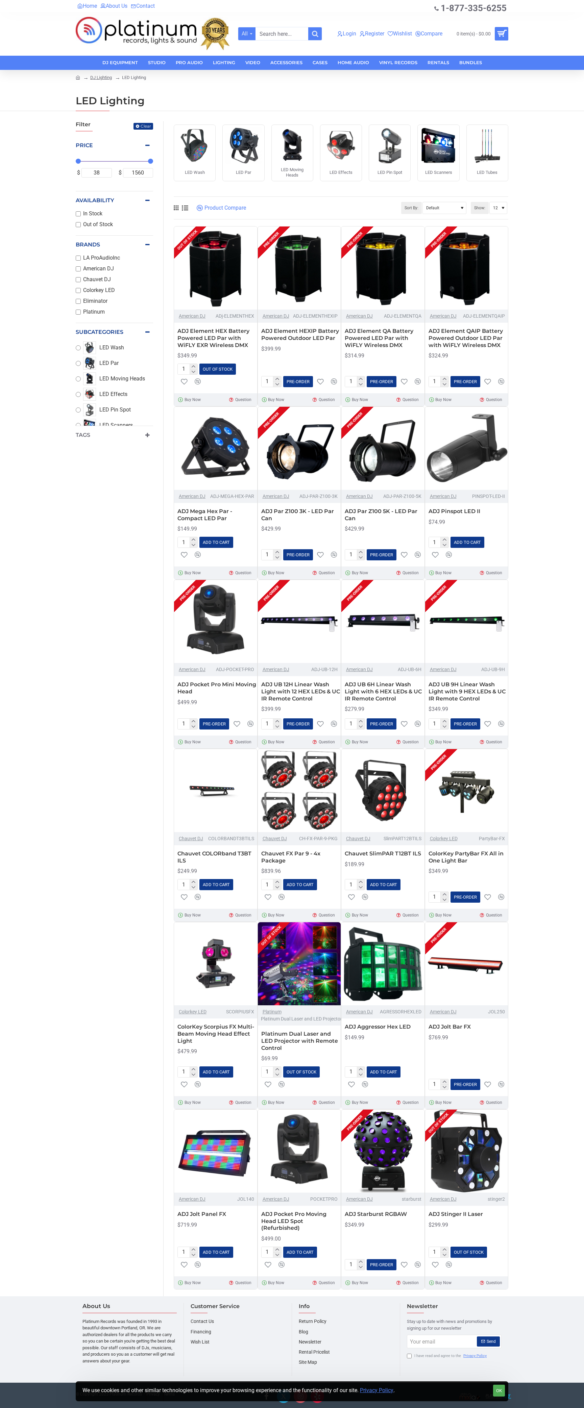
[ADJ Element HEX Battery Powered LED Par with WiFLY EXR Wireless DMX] (215, 268)
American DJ (192, 316)
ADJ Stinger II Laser (456, 1214)
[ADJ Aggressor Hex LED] (382, 963)
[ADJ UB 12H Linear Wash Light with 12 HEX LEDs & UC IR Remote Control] (299, 621)
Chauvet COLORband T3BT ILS (214, 857)
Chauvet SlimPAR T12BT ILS (383, 853)
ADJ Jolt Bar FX (450, 1027)
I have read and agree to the (450, 1356)
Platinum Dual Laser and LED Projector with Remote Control (299, 1041)
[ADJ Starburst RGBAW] (382, 1151)
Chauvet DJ (191, 838)
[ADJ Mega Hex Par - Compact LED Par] (215, 448)
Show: (479, 208)
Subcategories (99, 332)
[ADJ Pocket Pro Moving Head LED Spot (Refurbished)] (299, 1151)
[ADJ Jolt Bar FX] (466, 963)
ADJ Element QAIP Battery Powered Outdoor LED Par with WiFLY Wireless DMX (466, 338)
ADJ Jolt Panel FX (201, 1214)
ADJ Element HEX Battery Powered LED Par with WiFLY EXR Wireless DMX (213, 338)
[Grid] (176, 208)
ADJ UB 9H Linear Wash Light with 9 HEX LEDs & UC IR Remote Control (467, 691)
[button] (184, 381)
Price (84, 145)
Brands (88, 244)
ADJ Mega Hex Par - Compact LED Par (204, 515)
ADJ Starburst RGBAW (376, 1214)
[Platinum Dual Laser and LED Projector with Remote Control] (299, 963)
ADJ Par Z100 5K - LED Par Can (381, 515)
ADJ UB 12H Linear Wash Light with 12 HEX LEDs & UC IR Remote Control (300, 691)
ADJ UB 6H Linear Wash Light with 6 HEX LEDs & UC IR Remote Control (383, 691)
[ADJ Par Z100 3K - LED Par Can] (299, 448)
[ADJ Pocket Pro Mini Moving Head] (215, 621)
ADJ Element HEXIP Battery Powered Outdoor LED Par (300, 334)
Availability (95, 200)
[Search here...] (315, 33)
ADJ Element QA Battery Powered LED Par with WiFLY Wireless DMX (379, 338)
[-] (193, 372)
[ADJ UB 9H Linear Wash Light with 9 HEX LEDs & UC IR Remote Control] (466, 621)
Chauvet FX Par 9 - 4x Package (290, 857)
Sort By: (411, 208)
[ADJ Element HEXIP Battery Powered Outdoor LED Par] (299, 268)
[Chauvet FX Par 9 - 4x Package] (299, 790)
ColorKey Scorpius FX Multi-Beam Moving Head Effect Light (215, 1034)
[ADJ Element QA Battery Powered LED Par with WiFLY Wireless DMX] (382, 268)
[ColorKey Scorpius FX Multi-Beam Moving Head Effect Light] (215, 963)
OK (499, 1390)
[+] (193, 366)
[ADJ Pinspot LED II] (466, 448)
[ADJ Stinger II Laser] (466, 1151)
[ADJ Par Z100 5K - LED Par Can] (382, 448)
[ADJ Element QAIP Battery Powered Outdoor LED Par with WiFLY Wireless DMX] (466, 268)
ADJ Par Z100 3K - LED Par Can (297, 515)
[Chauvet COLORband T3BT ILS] (215, 790)
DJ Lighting (101, 77)
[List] (185, 208)
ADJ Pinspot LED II (454, 511)
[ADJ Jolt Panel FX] (215, 1151)
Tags (83, 435)
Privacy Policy (376, 1390)
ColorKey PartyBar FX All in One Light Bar (466, 857)
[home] (78, 77)
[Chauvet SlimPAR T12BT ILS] (382, 790)
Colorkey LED (444, 838)
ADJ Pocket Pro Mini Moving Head (216, 688)
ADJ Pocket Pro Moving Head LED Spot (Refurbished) (293, 1221)
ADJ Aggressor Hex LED (378, 1027)
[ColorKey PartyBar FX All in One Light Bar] (466, 790)
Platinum (272, 1011)
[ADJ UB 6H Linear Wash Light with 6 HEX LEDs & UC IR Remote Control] (382, 621)
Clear (146, 126)
